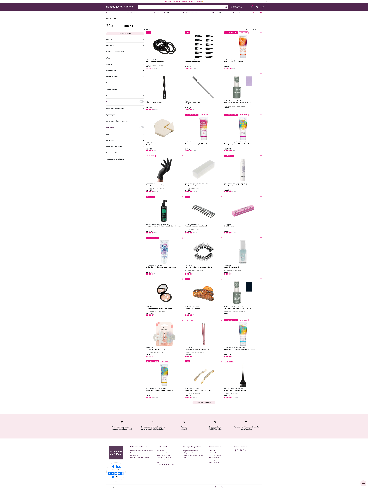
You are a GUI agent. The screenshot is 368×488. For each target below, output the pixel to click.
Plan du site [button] (165, 487)
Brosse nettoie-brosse (154, 103)
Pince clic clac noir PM (192, 62)
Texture (109, 83)
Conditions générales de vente (140, 458)
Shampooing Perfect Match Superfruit (237, 144)
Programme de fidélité (190, 451)
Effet (108, 58)
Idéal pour (110, 46)
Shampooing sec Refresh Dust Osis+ (237, 185)
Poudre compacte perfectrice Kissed (159, 308)
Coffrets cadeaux (215, 455)
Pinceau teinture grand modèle (235, 390)
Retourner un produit (163, 455)
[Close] (266, 1)
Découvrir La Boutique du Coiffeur (141, 451)
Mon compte (161, 451)
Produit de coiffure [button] (133, 13)
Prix (107, 134)
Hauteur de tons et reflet (115, 52)
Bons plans (212, 451)
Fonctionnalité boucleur (114, 153)
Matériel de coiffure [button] (160, 13)
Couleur (109, 64)
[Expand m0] (113, 13)
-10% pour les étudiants (190, 453)
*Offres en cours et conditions (193, 455)
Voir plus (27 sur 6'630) (203, 402)
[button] (251, 7)
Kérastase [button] (256, 13)
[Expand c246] (239, 13)
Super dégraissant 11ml (232, 267)
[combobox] (183, 7)
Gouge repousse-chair (193, 103)
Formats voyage (214, 458)
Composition (111, 70)
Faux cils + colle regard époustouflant (198, 267)
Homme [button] (236, 13)
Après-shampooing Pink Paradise (197, 144)
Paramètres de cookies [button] (180, 487)
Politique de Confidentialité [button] (129, 487)
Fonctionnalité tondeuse (115, 109)
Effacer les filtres (125, 34)
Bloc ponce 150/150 (191, 185)
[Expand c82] (220, 13)
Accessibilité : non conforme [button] (149, 487)
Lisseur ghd (212, 460)
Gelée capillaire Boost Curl (233, 62)
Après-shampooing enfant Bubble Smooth (161, 267)
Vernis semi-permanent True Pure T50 (237, 103)
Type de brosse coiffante (115, 159)
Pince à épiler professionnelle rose (197, 349)
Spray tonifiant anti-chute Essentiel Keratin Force (163, 226)
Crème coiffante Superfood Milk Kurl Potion (239, 349)
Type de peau (111, 115)
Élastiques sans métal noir (155, 62)
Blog (184, 458)
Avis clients (134, 455)
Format (109, 95)
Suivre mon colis (162, 453)
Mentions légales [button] (111, 487)
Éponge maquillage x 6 (153, 144)
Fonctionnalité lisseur (114, 147)
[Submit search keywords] (226, 7)
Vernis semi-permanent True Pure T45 (237, 308)
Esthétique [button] (215, 13)
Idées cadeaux (214, 453)
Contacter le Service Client (166, 464)
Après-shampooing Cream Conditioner (159, 390)
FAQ (158, 462)
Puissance (110, 140)
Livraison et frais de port (165, 458)
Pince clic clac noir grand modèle (196, 226)
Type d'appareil (111, 89)
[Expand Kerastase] (261, 13)
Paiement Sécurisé (163, 460)
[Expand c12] (198, 13)
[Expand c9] (168, 13)
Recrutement (134, 453)
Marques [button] (109, 13)
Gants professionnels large (155, 185)
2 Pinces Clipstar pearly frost (156, 349)
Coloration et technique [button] (189, 13)
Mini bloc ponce (229, 226)
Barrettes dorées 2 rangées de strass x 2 (199, 390)
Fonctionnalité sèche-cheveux (117, 121)
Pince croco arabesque (193, 308)
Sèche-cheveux (214, 462)
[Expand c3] (140, 13)
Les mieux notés (112, 77)
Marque (109, 39)
